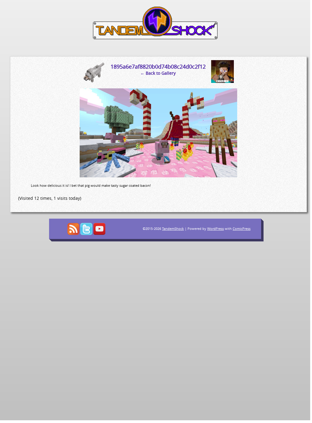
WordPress (215, 228)
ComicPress (242, 228)
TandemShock (173, 228)
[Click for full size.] (158, 176)
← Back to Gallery (158, 73)
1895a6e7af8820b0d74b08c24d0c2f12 (158, 66)
